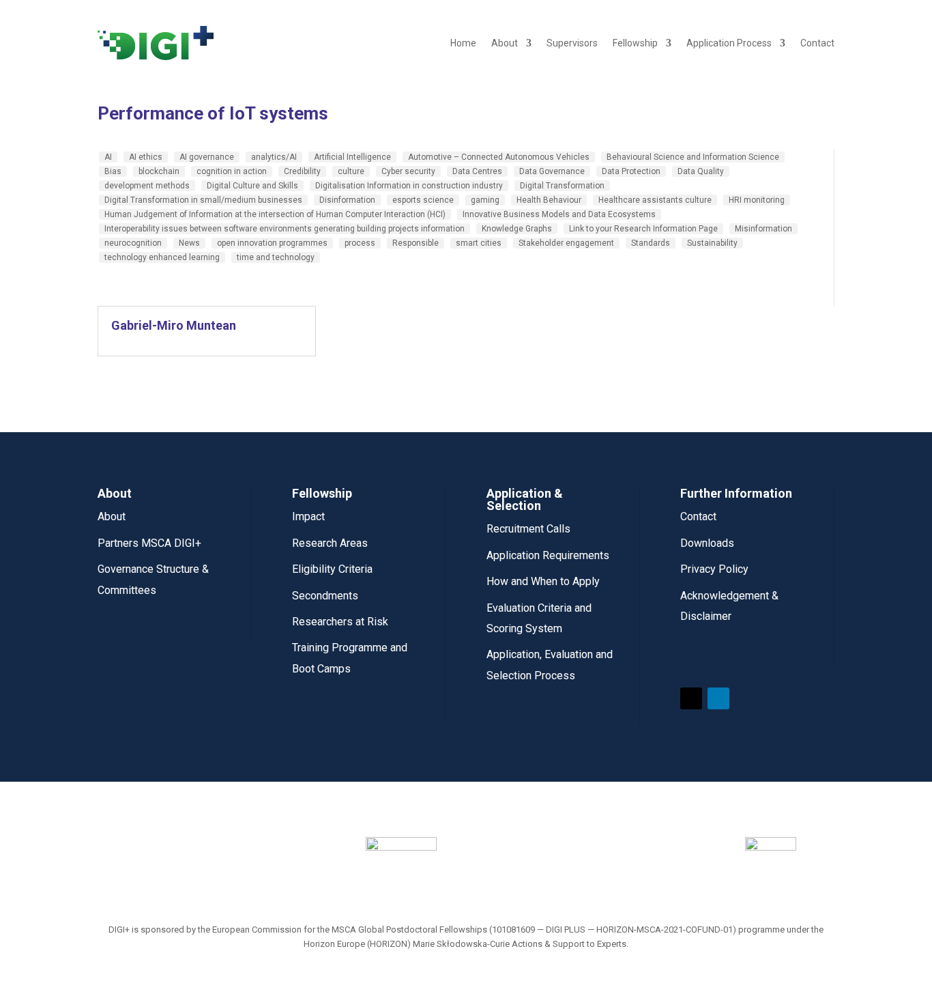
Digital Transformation (562, 185)
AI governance (206, 157)
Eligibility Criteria (332, 569)
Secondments (325, 595)
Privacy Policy (714, 569)
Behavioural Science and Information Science (693, 157)
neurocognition (133, 243)
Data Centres (477, 171)
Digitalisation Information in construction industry (409, 185)
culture (351, 171)
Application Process (729, 43)
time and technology (276, 257)
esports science (423, 200)
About (504, 43)
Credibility (302, 171)
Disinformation (347, 200)
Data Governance (552, 171)
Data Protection (631, 171)
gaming (485, 200)
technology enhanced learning (162, 257)
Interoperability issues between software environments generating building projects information (284, 228)
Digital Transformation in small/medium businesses (203, 200)
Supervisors (572, 43)
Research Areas (330, 543)
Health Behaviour (548, 200)
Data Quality (701, 171)
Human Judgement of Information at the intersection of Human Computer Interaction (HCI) (275, 214)
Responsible (415, 243)
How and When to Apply (543, 581)
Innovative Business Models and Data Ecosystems (559, 214)
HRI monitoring (757, 200)
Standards (650, 243)
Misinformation (763, 228)
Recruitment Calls (528, 528)
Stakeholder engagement (566, 243)
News (189, 243)
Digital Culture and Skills (252, 185)
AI (108, 157)
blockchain (159, 171)
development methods (147, 185)
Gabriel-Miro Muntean (173, 325)
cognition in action (231, 171)
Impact (308, 516)
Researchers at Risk (340, 621)
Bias (112, 171)
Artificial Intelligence (352, 157)
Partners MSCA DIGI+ (149, 543)
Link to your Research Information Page (643, 228)
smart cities (478, 243)
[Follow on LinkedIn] (718, 698)
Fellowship (635, 43)
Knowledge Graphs (517, 228)
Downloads (707, 543)
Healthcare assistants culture (655, 200)
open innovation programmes (272, 243)
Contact (817, 43)
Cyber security (408, 171)
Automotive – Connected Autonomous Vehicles (498, 157)
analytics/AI (274, 157)
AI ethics (145, 157)
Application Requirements (547, 555)
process (360, 243)
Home (463, 43)
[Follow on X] (691, 698)
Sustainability (712, 243)
